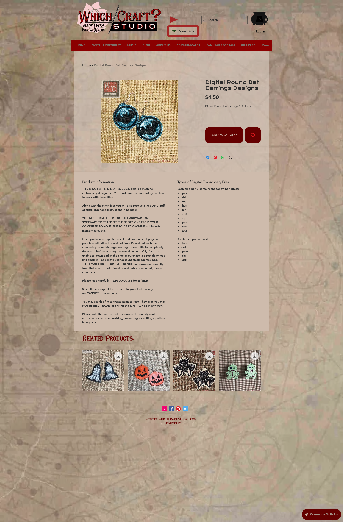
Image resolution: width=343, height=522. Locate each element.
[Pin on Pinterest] (215, 157)
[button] (259, 18)
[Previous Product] (76, 370)
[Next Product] (266, 370)
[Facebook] (171, 408)
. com (193, 419)
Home (86, 65)
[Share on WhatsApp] (223, 157)
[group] (171, 371)
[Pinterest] (178, 408)
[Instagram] (164, 408)
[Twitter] (185, 408)
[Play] (174, 20)
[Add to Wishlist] (253, 135)
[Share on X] (230, 157)
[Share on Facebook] (207, 157)
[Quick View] (103, 371)
